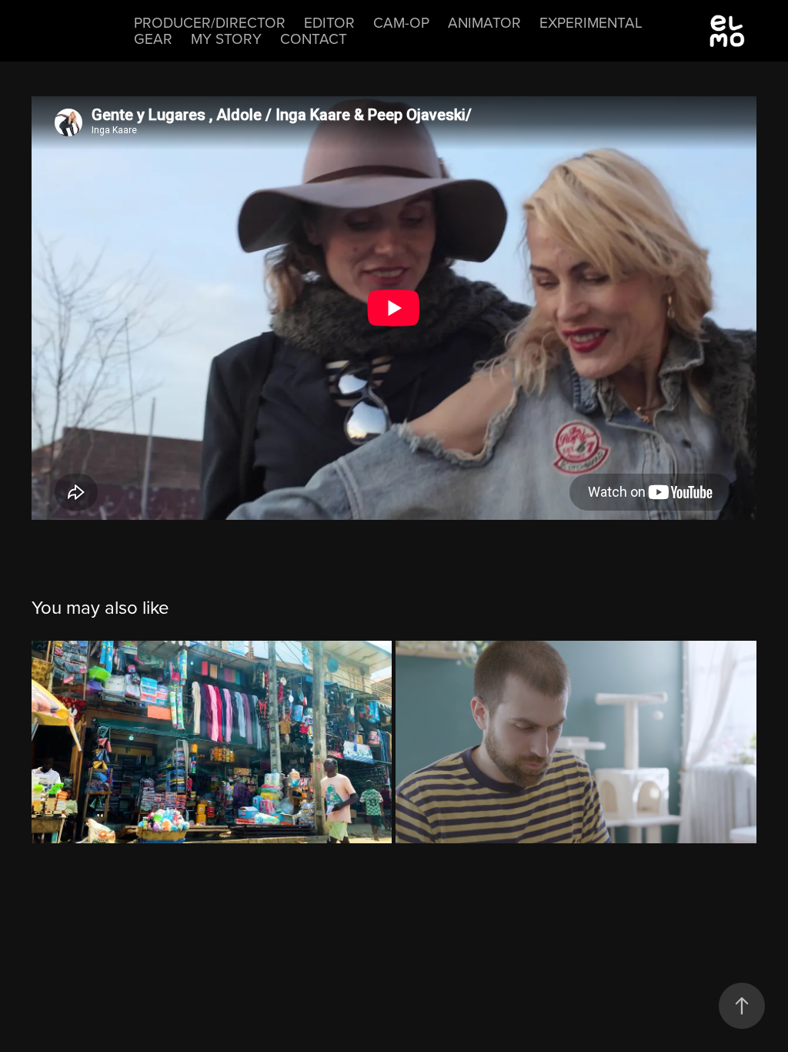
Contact (313, 38)
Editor (329, 22)
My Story (226, 38)
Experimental (591, 22)
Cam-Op (401, 22)
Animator (484, 22)
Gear (153, 38)
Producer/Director (209, 22)
